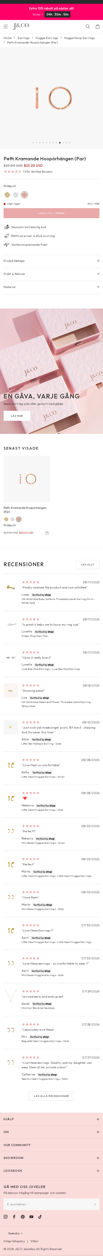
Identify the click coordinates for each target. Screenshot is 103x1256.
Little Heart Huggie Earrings (38, 776)
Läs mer (17, 415)
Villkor (34, 1241)
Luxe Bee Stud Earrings (36, 669)
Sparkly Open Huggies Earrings (41, 1078)
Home (7, 38)
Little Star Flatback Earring (37, 743)
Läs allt (87, 564)
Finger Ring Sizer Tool (35, 636)
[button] (33, 142)
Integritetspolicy (14, 1241)
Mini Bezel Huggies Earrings (39, 842)
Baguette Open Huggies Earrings (41, 1041)
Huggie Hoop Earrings (79, 38)
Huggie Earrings (47, 38)
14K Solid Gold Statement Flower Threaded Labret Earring (56, 702)
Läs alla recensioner (51, 1096)
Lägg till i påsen (51, 213)
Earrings (24, 38)
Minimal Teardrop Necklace (38, 1008)
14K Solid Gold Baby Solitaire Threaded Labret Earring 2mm (57, 599)
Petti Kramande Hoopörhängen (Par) (25, 510)
